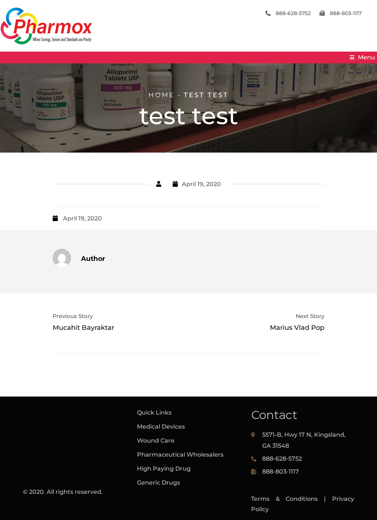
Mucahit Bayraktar (83, 328)
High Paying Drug (164, 468)
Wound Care (156, 440)
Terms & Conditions (284, 498)
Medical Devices (161, 426)
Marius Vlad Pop (297, 328)
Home (161, 95)
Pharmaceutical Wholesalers (180, 454)
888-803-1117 (345, 13)
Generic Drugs (158, 482)
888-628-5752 (292, 13)
